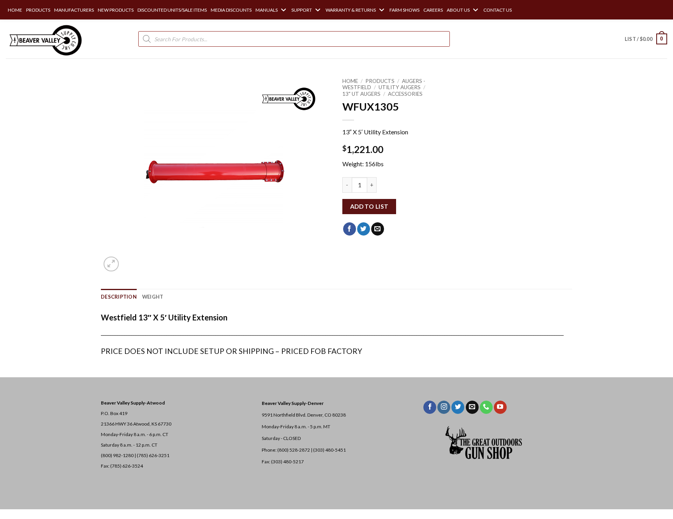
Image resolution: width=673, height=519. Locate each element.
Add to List (369, 206)
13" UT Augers (361, 94)
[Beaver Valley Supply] (45, 38)
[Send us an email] (472, 407)
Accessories (405, 94)
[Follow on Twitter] (457, 407)
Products (380, 81)
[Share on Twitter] (363, 229)
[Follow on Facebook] (429, 407)
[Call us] (486, 407)
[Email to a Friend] (377, 229)
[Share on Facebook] (349, 229)
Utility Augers (400, 87)
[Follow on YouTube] (500, 407)
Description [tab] (119, 297)
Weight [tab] (153, 297)
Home (350, 81)
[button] (646, 39)
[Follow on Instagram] (443, 407)
